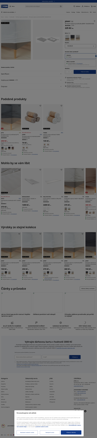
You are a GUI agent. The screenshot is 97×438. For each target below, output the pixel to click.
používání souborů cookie (42, 426)
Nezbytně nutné (50, 432)
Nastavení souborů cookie (27, 432)
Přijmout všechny (71, 432)
